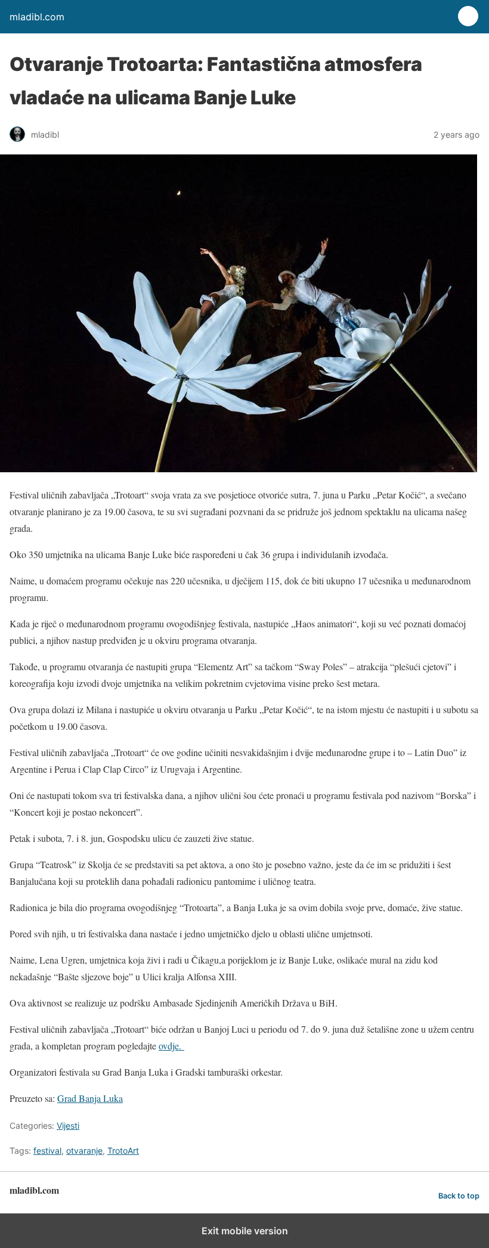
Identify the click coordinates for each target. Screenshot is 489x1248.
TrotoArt (123, 1150)
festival (47, 1150)
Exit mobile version (245, 1231)
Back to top (458, 1195)
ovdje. (171, 1045)
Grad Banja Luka (90, 1098)
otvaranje (84, 1150)
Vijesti (68, 1125)
